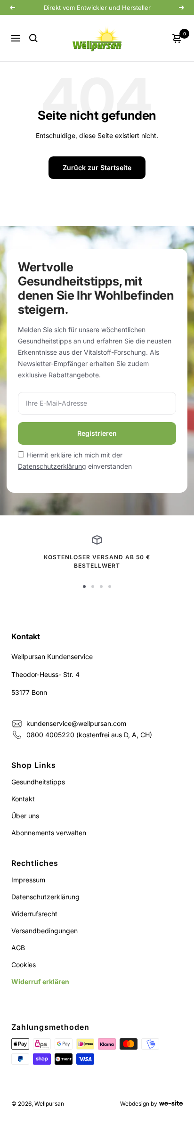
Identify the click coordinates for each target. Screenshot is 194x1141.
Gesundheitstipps (38, 782)
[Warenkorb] (177, 38)
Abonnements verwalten (48, 833)
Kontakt (23, 799)
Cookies (23, 965)
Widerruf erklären (40, 982)
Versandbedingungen (44, 931)
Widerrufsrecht (34, 914)
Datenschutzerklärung (52, 466)
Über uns (25, 816)
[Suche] (33, 38)
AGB (18, 948)
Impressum (28, 880)
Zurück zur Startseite (97, 167)
